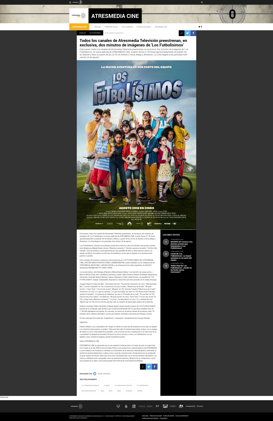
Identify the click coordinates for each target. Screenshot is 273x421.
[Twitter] (187, 33)
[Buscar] (202, 2)
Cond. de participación (181, 415)
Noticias (98, 27)
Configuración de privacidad (150, 418)
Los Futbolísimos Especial (90, 385)
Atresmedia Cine (161, 27)
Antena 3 (118, 406)
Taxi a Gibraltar (127, 27)
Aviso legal (145, 415)
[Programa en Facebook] (201, 27)
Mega (119, 391)
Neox (102, 391)
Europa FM (173, 406)
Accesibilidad (163, 418)
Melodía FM (181, 406)
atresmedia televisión (88, 391)
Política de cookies (168, 415)
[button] (91, 26)
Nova (110, 391)
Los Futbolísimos (95, 33)
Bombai (139, 391)
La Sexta (107, 385)
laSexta (126, 406)
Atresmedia (76, 406)
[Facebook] (193, 33)
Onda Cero (165, 406)
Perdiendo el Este (111, 27)
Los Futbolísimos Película (123, 385)
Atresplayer (190, 406)
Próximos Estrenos (144, 27)
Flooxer (200, 406)
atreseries (129, 391)
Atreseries (157, 406)
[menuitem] (98, 26)
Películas (82, 33)
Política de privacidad (156, 415)
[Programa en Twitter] (199, 27)
